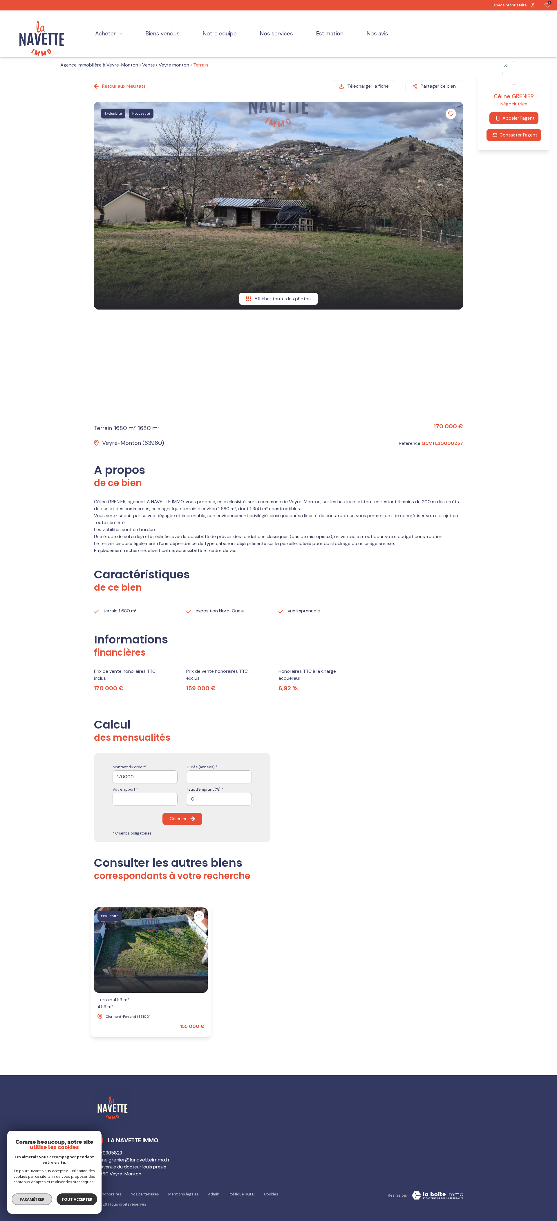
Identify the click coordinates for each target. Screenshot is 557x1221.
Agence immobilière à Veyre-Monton (99, 65)
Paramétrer (32, 1199)
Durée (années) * (202, 767)
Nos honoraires (107, 1194)
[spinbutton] (219, 799)
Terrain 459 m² (113, 1003)
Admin (213, 1194)
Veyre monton (174, 65)
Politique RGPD (242, 1194)
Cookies (271, 1194)
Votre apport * (125, 789)
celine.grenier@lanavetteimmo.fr (132, 1160)
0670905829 (108, 1153)
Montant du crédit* (130, 767)
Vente (148, 65)
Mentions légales (183, 1194)
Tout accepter (77, 1199)
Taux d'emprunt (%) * (205, 789)
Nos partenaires (145, 1194)
